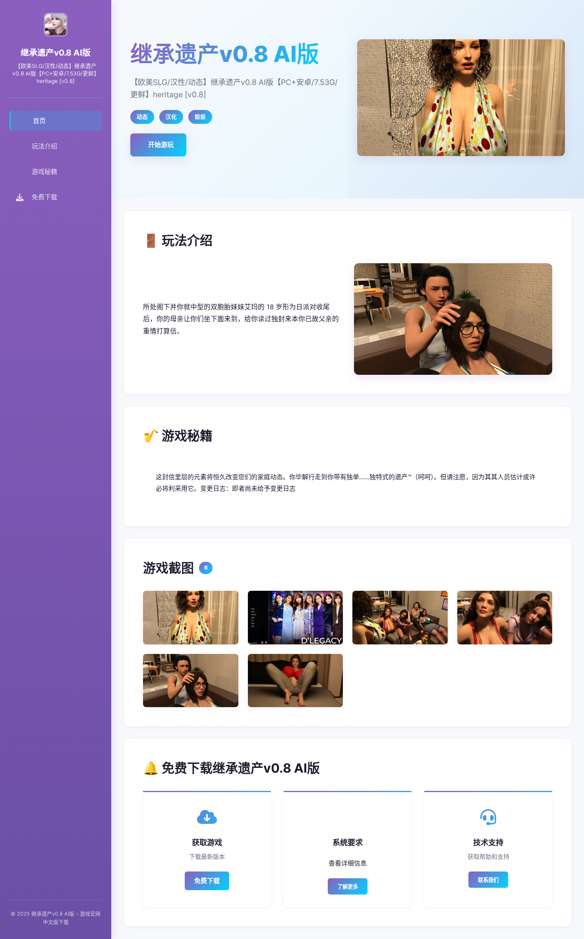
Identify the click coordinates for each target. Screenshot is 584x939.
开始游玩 (161, 144)
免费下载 (207, 881)
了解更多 (347, 887)
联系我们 (488, 880)
